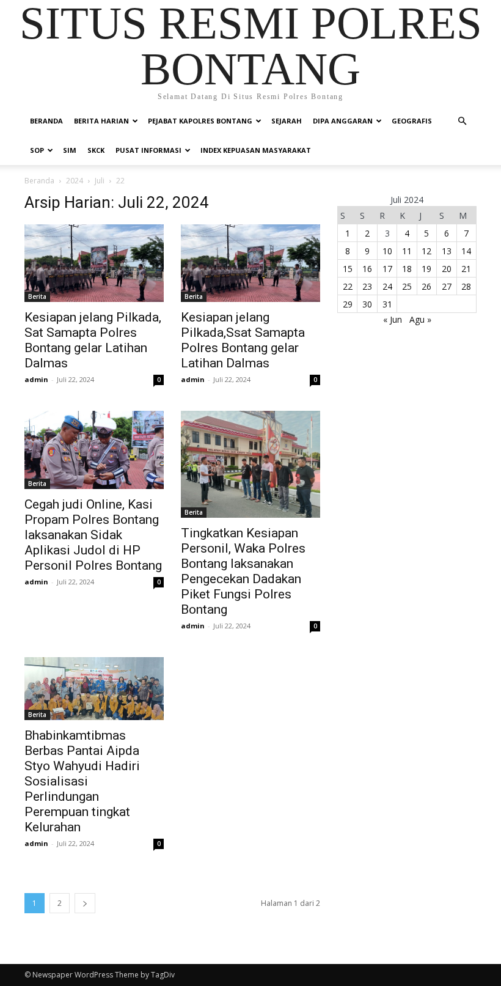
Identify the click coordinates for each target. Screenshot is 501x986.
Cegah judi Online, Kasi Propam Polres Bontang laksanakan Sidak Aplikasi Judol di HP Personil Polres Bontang (93, 535)
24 (387, 286)
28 (466, 286)
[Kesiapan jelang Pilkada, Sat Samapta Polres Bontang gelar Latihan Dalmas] (94, 263)
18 (407, 268)
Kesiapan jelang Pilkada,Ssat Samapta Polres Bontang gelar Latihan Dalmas (243, 340)
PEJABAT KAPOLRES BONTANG (200, 120)
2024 (74, 180)
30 (367, 304)
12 (426, 251)
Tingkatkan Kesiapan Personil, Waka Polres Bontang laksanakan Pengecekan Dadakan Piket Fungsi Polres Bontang (243, 571)
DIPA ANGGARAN (343, 120)
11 (407, 251)
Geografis (412, 120)
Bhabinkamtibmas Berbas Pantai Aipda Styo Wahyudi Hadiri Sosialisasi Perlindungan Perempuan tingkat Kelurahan (82, 781)
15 (348, 268)
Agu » (420, 319)
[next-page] (85, 903)
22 (348, 286)
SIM (69, 150)
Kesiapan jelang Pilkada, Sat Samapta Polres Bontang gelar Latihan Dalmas (92, 340)
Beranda (46, 120)
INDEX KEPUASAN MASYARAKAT (255, 150)
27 (447, 286)
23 (367, 286)
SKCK (95, 150)
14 (466, 251)
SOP (37, 150)
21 (466, 268)
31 (387, 304)
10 (387, 251)
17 (387, 268)
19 (426, 268)
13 (447, 251)
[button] (462, 121)
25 (407, 286)
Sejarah (286, 120)
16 (367, 268)
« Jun (392, 319)
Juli (99, 180)
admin (36, 379)
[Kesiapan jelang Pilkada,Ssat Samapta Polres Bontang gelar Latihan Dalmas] (250, 263)
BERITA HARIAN (101, 120)
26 (426, 286)
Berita (37, 296)
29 (348, 304)
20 (447, 268)
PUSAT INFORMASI (148, 150)
